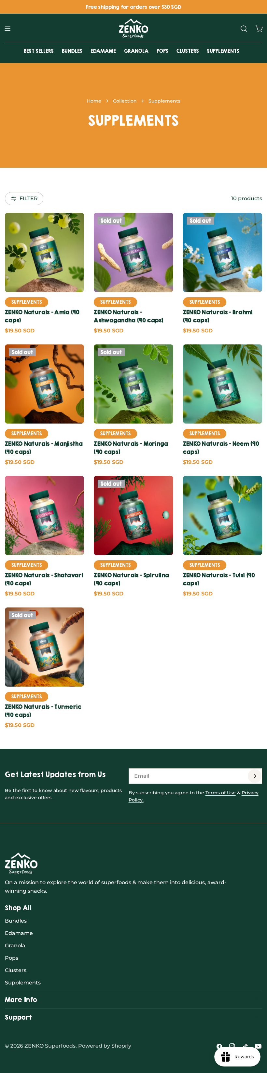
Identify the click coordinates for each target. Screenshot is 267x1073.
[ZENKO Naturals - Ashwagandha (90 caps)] (133, 252)
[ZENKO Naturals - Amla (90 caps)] (44, 252)
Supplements (23, 983)
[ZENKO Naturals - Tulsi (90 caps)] (222, 515)
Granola (15, 945)
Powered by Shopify (104, 1046)
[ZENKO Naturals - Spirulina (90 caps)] (133, 515)
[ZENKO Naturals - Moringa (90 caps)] (133, 384)
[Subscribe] (254, 776)
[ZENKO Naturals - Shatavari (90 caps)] (44, 515)
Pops (11, 958)
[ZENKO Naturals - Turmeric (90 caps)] (44, 647)
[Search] (243, 28)
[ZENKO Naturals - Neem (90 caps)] (222, 384)
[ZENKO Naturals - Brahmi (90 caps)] (222, 252)
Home (94, 101)
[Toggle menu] (7, 28)
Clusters (15, 970)
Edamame (19, 933)
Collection (125, 101)
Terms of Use (220, 793)
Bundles (16, 921)
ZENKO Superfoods (50, 1046)
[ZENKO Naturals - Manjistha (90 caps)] (44, 384)
